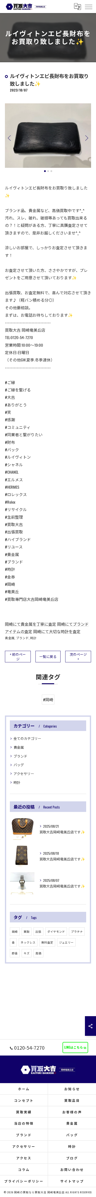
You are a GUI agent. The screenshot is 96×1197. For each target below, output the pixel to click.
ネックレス (28, 942)
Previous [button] (10, 138)
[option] (48, 135)
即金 (15, 953)
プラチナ (77, 931)
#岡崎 (48, 699)
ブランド (22, 638)
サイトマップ (72, 1181)
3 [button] (51, 171)
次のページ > (78, 656)
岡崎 (15, 931)
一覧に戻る (48, 656)
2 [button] (48, 171)
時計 (33, 638)
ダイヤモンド (56, 931)
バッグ (19, 764)
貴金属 (10, 638)
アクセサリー (24, 773)
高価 (38, 953)
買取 (27, 931)
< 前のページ (18, 656)
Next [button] (86, 138)
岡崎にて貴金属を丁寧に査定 (30, 624)
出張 (38, 931)
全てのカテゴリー (27, 738)
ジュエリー (66, 942)
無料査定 (47, 942)
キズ (27, 953)
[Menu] (88, 6)
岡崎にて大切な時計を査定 (56, 631)
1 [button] (45, 171)
